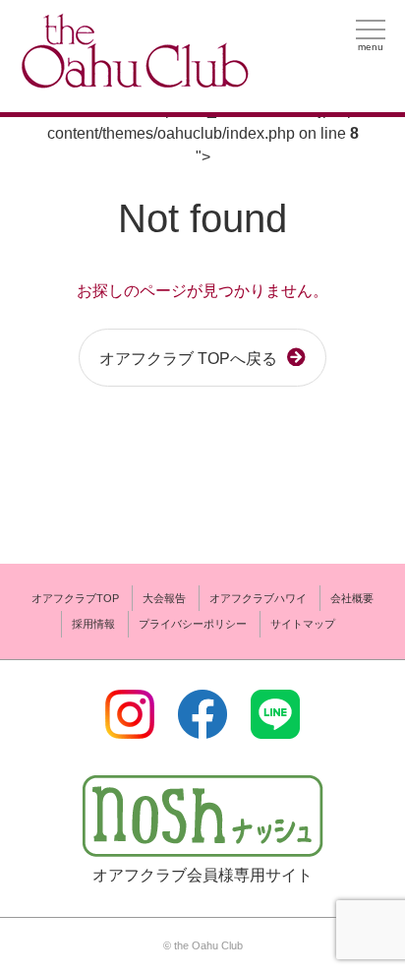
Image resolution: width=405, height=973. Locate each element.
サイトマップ (302, 624)
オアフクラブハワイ (258, 598)
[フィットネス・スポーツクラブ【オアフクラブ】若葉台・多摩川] (133, 80)
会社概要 (352, 598)
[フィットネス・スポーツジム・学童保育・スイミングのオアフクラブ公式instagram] (129, 726)
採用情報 (93, 624)
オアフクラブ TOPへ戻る (188, 358)
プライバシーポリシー (193, 624)
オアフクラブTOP (75, 598)
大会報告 (164, 598)
